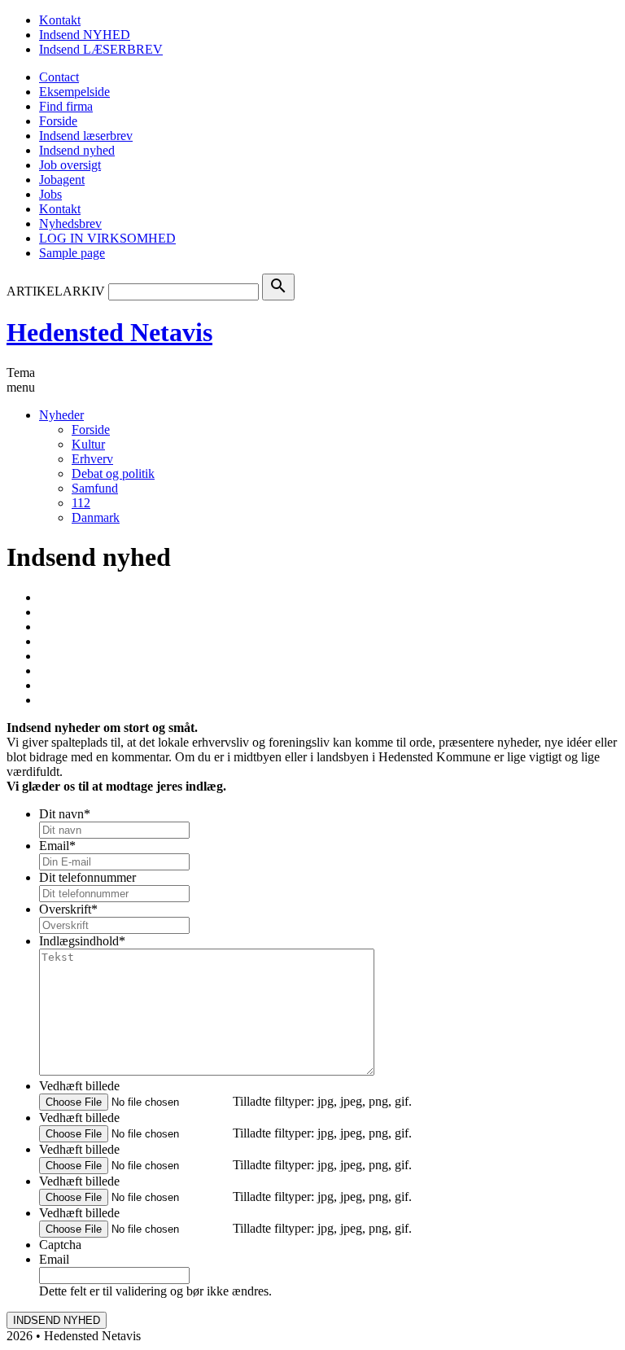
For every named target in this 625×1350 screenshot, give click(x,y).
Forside (58, 121)
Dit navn (64, 814)
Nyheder (61, 415)
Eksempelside (74, 92)
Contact (59, 77)
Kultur (88, 444)
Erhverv (92, 459)
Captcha (60, 1244)
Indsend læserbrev (86, 135)
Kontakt (60, 20)
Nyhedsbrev (70, 223)
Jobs (50, 194)
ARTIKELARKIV (56, 291)
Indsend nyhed (77, 150)
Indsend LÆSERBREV (101, 49)
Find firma (66, 106)
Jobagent (62, 179)
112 (81, 503)
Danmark (96, 517)
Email (57, 846)
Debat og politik (113, 473)
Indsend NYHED (84, 35)
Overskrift (68, 909)
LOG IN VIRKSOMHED (107, 238)
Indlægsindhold (82, 941)
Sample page (72, 253)
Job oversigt (70, 165)
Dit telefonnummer (87, 877)
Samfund (95, 488)
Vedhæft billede (79, 1086)
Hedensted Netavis (109, 332)
